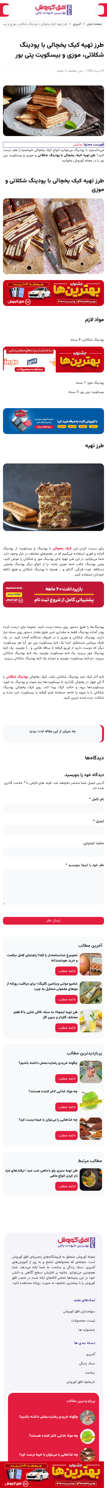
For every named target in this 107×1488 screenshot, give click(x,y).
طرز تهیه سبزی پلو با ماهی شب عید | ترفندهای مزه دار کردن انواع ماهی (41, 1173)
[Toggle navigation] (99, 10)
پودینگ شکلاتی (17, 677)
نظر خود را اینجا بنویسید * (84, 865)
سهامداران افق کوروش (79, 1311)
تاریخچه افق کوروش (80, 1382)
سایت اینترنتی (93, 843)
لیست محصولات (83, 1321)
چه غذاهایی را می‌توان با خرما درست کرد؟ (48, 1120)
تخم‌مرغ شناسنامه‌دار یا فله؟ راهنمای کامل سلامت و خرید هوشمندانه (42, 958)
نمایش (78, 145)
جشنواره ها (87, 1330)
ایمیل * (98, 821)
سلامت (90, 1373)
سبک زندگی (87, 1363)
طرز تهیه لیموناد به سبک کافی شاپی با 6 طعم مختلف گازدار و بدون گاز (45, 1015)
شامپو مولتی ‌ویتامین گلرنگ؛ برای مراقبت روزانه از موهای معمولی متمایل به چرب (42, 986)
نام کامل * (96, 799)
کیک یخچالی (62, 548)
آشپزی (77, 24)
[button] (4, 71)
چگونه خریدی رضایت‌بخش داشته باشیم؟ (48, 1063)
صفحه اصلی (94, 24)
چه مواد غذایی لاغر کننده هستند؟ (53, 1091)
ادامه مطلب (66, 971)
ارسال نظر (53, 920)
